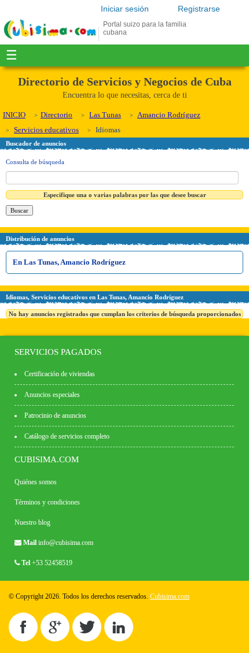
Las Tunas (105, 114)
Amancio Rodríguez (168, 114)
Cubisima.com (169, 596)
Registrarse (199, 8)
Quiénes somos (35, 482)
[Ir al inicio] (50, 38)
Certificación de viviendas (59, 374)
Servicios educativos (46, 129)
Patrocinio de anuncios (55, 415)
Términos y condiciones (47, 502)
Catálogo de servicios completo (66, 436)
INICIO (14, 114)
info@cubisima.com (65, 543)
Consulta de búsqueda (35, 161)
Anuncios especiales (52, 395)
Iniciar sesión (125, 8)
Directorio (56, 114)
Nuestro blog (32, 522)
